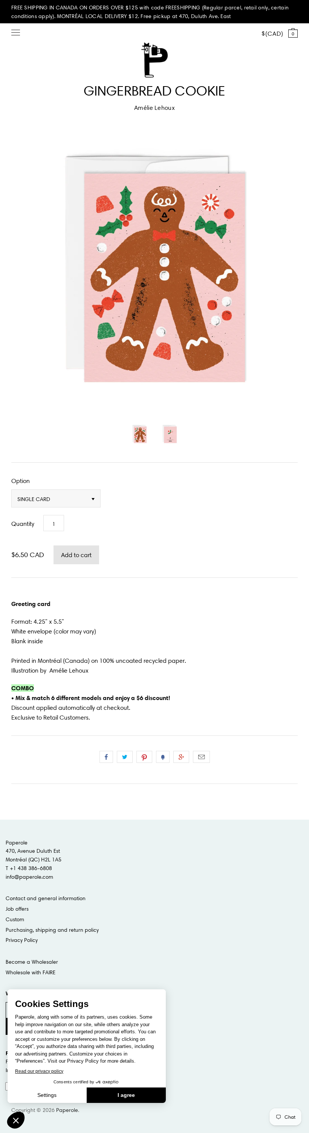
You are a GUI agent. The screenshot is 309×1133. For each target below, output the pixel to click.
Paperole (67, 1110)
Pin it (144, 757)
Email (201, 757)
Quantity (22, 523)
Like (106, 757)
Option (20, 480)
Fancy (163, 757)
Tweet (125, 757)
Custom (15, 919)
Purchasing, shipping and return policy (52, 929)
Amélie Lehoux (154, 107)
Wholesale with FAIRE (30, 972)
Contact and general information (46, 898)
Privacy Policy (22, 940)
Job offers (17, 908)
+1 (181, 757)
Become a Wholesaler (32, 961)
